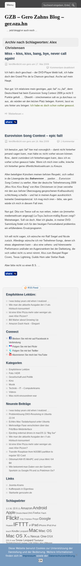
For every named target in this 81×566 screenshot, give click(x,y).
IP (30, 525)
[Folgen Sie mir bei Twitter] (10, 350)
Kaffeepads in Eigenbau (21, 489)
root (13, 540)
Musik (12, 384)
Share (11, 122)
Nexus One (38, 536)
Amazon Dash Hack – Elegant (24, 323)
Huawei (9, 525)
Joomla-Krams (16, 485)
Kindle (15, 531)
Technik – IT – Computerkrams (24, 388)
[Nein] (76, 555)
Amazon (26, 508)
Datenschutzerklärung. (62, 555)
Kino (11, 380)
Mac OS (45, 531)
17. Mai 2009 (42, 64)
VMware (48, 543)
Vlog (41, 543)
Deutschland (22, 513)
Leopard (24, 531)
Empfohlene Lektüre (19, 369)
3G (10, 508)
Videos (12, 392)
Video (36, 543)
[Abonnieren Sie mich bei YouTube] (10, 355)
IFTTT (20, 524)
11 (19, 508)
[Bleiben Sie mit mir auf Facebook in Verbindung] (10, 338)
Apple (10, 512)
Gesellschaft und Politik (21, 377)
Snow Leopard (24, 540)
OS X (8, 540)
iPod (49, 525)
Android (40, 508)
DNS (30, 513)
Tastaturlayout (13, 543)
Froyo (35, 519)
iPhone (42, 525)
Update (24, 543)
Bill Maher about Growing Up (23, 320)
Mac (33, 530)
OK (40, 560)
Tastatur (39, 540)
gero (29, 64)
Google (45, 519)
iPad (34, 525)
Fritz (22, 519)
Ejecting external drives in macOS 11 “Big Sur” (32, 433)
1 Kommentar (67, 141)
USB (30, 543)
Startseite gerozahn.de (20, 492)
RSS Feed (33, 287)
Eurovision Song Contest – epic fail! (34, 136)
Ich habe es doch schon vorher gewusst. (52, 105)
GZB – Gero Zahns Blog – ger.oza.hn (34, 20)
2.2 (7, 508)
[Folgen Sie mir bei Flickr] (10, 346)
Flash (43, 513)
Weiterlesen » (15, 113)
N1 (28, 537)
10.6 (15, 508)
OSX (50, 536)
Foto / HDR (14, 373)
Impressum (29, 555)
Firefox (36, 513)
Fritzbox (28, 519)
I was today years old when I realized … (29, 301)
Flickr (12, 518)
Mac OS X (16, 535)
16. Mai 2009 (42, 141)
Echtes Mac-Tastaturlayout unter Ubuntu (29, 421)
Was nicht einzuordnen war (23, 395)
